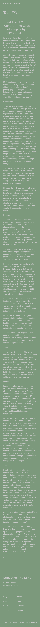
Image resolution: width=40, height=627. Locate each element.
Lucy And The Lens (12, 3)
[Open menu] (35, 3)
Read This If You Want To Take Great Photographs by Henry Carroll (17, 27)
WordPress (33, 622)
